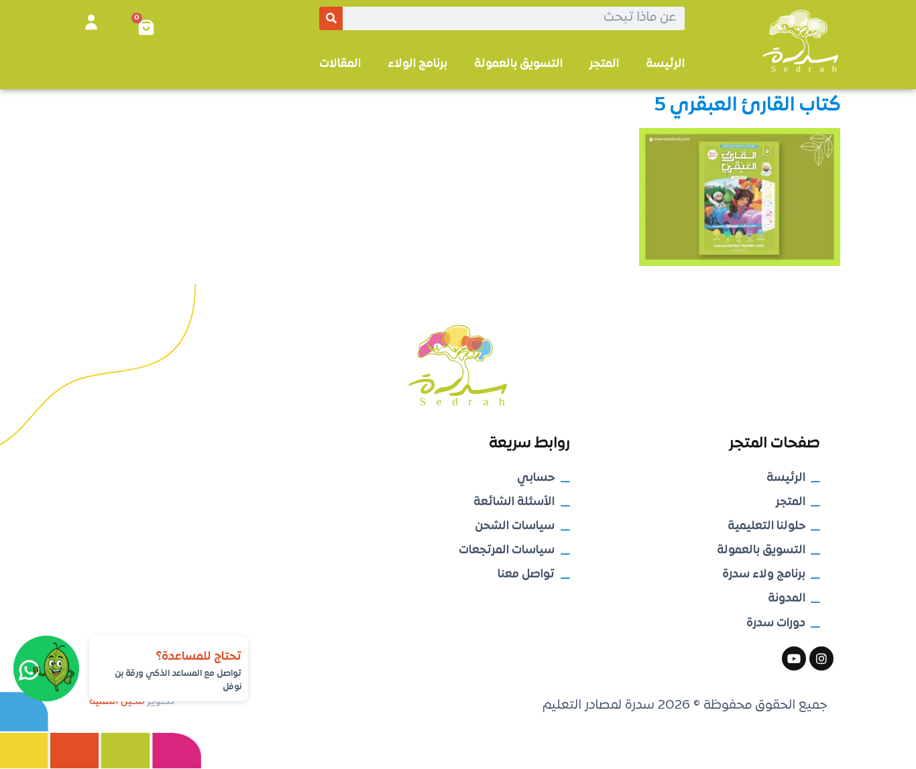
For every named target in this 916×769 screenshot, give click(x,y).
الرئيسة (665, 64)
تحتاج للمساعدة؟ (198, 657)
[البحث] (331, 18)
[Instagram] (821, 658)
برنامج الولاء (417, 64)
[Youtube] (794, 658)
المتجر (604, 64)
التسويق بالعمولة (518, 64)
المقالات (340, 64)
